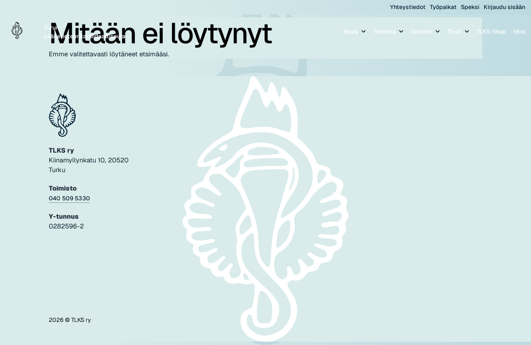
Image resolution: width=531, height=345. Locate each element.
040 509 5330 (69, 198)
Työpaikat (443, 7)
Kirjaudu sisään (504, 7)
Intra (519, 31)
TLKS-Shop (491, 31)
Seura (351, 31)
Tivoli (455, 31)
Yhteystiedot (408, 7)
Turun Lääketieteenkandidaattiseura (84, 32)
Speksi (470, 7)
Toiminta (385, 31)
